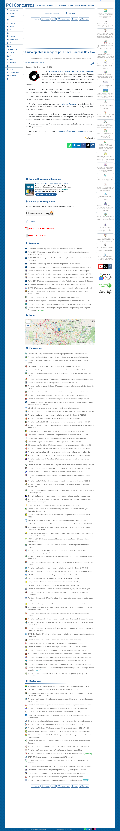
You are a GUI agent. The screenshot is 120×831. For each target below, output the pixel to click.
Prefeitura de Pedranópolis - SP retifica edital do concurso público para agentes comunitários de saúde (57, 674)
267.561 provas (81, 5)
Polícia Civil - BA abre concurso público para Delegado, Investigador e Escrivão (57, 770)
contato (91, 5)
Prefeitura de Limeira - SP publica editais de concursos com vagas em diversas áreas (59, 304)
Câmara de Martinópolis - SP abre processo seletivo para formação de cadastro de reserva (58, 546)
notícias (71, 5)
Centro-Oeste (14, 39)
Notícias (12, 16)
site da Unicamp (69, 104)
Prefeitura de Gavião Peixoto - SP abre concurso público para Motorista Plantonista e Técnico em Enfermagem (59, 500)
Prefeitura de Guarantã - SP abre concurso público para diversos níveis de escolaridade (60, 619)
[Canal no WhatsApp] (85, 829)
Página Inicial (14, 10)
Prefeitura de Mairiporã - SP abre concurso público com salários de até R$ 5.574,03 (59, 301)
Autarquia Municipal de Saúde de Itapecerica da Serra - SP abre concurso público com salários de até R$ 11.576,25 (60, 608)
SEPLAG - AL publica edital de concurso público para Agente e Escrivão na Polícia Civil (60, 766)
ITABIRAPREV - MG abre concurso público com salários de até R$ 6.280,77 (55, 712)
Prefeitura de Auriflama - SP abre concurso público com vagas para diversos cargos (59, 589)
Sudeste (12, 26)
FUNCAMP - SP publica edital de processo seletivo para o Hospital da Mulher (56, 284)
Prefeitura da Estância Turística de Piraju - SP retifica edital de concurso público (57, 647)
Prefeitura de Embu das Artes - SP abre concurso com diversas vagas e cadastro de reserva (58, 614)
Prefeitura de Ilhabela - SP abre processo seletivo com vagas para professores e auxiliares (61, 411)
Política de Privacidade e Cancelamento (35, 829)
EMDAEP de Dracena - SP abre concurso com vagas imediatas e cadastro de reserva (59, 496)
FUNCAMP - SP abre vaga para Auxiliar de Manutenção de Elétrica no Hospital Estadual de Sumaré (60, 259)
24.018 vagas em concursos (46, 5)
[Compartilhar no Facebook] (83, 145)
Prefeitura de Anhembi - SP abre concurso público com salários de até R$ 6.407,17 (58, 399)
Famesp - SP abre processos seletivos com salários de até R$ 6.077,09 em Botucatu (58, 370)
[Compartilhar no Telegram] (74, 145)
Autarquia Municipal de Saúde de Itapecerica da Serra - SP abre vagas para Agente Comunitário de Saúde (59, 528)
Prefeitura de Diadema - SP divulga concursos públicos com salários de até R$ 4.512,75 (60, 657)
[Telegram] (87, 829)
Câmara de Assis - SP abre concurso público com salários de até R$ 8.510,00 (56, 431)
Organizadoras (14, 72)
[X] (93, 829)
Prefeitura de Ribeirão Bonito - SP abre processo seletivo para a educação (55, 640)
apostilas (62, 5)
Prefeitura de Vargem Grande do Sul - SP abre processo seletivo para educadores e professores (58, 485)
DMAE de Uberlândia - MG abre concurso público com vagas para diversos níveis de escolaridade (59, 716)
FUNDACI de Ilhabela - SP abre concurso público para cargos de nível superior (57, 438)
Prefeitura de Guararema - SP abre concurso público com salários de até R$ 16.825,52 (60, 664)
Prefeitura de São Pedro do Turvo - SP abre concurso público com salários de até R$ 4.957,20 (59, 515)
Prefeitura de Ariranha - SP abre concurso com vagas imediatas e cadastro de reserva (59, 448)
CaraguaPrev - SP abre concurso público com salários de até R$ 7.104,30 (54, 582)
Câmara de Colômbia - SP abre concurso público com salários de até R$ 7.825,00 (58, 435)
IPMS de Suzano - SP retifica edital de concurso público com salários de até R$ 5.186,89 (60, 524)
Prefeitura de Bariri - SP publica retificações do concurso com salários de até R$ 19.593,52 (61, 571)
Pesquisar (71, 13)
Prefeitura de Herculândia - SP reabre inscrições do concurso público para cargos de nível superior (61, 669)
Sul (10, 29)
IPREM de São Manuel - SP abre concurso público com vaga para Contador (55, 643)
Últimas (12, 43)
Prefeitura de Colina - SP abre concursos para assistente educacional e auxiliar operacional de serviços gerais (57, 551)
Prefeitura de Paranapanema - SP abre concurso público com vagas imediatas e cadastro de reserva (61, 557)
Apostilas (12, 13)
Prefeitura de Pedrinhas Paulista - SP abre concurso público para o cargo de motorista (60, 455)
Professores (13, 49)
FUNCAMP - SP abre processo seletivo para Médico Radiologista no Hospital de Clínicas (60, 281)
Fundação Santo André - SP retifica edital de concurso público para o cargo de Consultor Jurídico (60, 599)
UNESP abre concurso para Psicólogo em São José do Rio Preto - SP (52, 575)
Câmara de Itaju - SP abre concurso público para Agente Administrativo (54, 366)
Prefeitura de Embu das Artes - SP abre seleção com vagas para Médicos (55, 418)
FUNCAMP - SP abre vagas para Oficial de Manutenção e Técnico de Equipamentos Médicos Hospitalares (58, 253)
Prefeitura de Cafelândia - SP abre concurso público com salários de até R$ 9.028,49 (59, 481)
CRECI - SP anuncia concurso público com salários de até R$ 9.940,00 (53, 578)
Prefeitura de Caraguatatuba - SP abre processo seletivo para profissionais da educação (60, 604)
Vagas (11, 59)
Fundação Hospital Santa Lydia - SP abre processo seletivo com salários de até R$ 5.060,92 (58, 361)
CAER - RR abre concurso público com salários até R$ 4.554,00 (51, 757)
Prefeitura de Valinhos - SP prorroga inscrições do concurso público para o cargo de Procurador (59, 309)
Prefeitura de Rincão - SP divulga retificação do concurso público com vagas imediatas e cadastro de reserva (60, 629)
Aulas (11, 69)
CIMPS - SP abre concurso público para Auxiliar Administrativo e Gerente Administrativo (60, 288)
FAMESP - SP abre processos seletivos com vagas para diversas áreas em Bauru (57, 354)
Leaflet (74, 344)
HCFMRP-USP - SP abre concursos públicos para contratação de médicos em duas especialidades (58, 540)
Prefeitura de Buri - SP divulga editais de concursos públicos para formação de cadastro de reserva (61, 426)
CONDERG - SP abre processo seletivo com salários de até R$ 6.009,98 (53, 505)
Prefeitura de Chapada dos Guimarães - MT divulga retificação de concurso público (59, 746)
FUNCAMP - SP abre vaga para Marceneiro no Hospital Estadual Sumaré (55, 248)
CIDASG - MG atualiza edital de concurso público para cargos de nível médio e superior (60, 721)
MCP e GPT (13, 46)
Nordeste (12, 36)
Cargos (12, 52)
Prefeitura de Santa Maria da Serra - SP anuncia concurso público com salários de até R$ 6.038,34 (61, 387)
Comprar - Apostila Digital (46, 194)
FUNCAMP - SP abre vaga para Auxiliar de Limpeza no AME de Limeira (54, 264)
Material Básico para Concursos (72, 131)
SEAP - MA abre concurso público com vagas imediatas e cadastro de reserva (56, 773)
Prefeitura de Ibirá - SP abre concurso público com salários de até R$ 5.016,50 (60, 660)
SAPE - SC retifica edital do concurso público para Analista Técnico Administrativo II (59, 731)
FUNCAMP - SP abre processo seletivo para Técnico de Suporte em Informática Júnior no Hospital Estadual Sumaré (60, 403)
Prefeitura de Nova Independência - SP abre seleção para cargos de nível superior (58, 357)
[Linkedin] (89, 829)
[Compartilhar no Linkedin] (78, 145)
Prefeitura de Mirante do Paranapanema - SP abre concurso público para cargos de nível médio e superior (61, 491)
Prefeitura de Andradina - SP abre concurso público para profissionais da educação (59, 452)
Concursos (13, 20)
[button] (28, 322)
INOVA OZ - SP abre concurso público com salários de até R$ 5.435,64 (53, 585)
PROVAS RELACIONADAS (38, 236)
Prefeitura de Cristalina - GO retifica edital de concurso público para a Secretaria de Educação (59, 742)
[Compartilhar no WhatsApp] (69, 145)
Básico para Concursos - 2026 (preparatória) (52, 184)
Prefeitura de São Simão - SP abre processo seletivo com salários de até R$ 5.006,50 (59, 468)
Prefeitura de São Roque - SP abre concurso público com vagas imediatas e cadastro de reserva (60, 563)
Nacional (12, 23)
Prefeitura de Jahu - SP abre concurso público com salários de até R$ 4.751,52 (56, 472)
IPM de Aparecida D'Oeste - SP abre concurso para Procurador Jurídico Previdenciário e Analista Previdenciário (60, 534)
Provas (12, 66)
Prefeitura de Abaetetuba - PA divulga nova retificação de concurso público (59, 753)
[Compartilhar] (92, 145)
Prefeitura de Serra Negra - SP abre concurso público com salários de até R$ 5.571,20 (59, 274)
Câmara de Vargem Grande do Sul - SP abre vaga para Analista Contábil (54, 441)
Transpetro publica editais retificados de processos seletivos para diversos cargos (58, 686)
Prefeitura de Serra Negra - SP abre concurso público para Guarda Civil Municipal (58, 271)
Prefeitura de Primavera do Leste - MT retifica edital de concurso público (55, 750)
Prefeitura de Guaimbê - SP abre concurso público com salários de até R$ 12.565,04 (59, 422)
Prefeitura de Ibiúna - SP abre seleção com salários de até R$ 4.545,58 (54, 382)
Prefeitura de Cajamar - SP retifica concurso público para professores (53, 297)
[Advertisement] (45, 35)
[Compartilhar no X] (88, 145)
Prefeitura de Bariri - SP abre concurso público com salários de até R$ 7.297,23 (57, 415)
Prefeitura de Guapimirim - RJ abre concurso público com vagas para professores (105, 76)
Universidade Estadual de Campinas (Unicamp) (71, 71)
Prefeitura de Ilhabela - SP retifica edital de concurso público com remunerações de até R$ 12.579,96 (60, 623)
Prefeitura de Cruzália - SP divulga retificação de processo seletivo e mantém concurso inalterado (60, 593)
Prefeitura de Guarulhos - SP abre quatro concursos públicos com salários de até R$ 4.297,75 (59, 476)
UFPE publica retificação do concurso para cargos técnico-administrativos (55, 777)
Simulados (13, 62)
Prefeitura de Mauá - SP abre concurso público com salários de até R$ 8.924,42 (57, 650)
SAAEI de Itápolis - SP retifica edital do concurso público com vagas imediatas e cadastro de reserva (61, 635)
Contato (12, 79)
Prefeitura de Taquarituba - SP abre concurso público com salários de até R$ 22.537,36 (60, 379)
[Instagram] (95, 829)
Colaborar (13, 75)
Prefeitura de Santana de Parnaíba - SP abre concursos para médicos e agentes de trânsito (58, 460)
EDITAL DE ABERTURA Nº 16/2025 (41, 229)
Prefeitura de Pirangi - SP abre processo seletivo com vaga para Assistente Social (58, 392)
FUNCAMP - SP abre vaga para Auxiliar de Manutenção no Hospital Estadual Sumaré (59, 267)
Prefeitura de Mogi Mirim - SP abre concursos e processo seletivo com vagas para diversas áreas (58, 292)
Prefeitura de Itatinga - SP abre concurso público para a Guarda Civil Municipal (57, 395)
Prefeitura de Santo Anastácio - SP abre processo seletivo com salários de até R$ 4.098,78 (61, 465)
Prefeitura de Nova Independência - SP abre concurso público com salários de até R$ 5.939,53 (59, 374)
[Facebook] (91, 829)
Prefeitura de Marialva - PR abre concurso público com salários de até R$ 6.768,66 (58, 728)
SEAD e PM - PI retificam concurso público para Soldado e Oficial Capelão (58, 780)
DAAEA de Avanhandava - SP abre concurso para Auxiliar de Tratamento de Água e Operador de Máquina (59, 510)
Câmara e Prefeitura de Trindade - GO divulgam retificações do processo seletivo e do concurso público (60, 736)
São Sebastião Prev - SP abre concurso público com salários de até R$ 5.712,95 (57, 520)
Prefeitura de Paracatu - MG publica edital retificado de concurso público (55, 724)
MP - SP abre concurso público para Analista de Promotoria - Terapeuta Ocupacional (59, 654)
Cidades (12, 56)
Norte (11, 33)
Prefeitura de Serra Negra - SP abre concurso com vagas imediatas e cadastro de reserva (60, 277)
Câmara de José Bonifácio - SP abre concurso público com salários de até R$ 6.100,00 (59, 445)
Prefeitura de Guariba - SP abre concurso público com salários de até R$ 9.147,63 (58, 568)
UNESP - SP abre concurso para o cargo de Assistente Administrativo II (54, 408)
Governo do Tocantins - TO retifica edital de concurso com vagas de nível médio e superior (58, 761)
